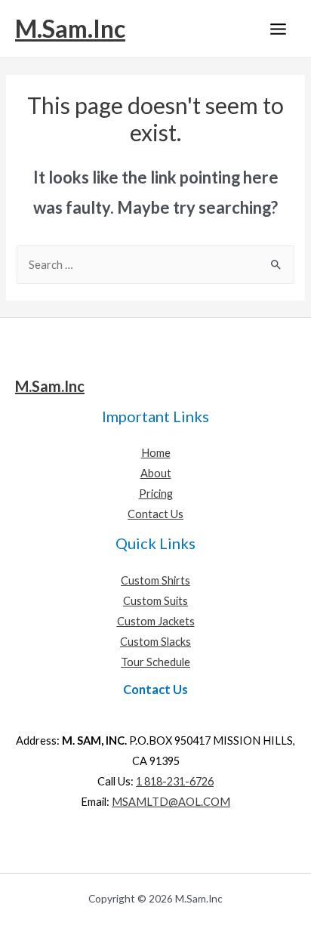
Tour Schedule (155, 662)
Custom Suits (155, 600)
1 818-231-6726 (175, 781)
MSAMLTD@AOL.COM (171, 801)
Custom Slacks (155, 641)
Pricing (156, 493)
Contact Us (155, 514)
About (155, 473)
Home (156, 452)
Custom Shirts (155, 580)
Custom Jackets (156, 621)
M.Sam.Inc (70, 28)
